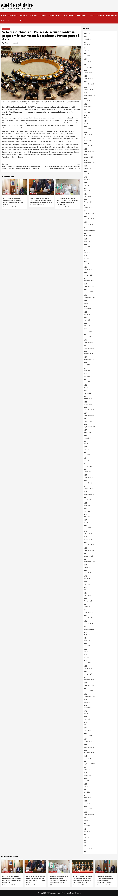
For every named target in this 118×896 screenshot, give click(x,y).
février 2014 (88, 848)
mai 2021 (87, 382)
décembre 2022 (89, 280)
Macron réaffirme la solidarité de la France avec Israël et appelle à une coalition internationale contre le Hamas (21, 166)
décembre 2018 (89, 545)
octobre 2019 (88, 488)
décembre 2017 (89, 612)
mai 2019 (87, 516)
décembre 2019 (89, 477)
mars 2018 (87, 595)
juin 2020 (87, 443)
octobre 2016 (88, 691)
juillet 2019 (87, 505)
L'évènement (6, 29)
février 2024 (88, 202)
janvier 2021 (88, 404)
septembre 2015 (89, 764)
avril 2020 (87, 455)
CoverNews (65, 893)
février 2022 (88, 331)
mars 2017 (87, 663)
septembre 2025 (89, 95)
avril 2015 (87, 792)
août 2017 (87, 634)
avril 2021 (87, 387)
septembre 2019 (89, 494)
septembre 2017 (89, 629)
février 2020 (88, 466)
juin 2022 (87, 314)
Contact (20, 21)
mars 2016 (87, 730)
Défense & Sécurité (55, 15)
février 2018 (88, 601)
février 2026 (88, 67)
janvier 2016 (88, 741)
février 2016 (88, 736)
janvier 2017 (88, 674)
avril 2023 (87, 258)
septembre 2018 (89, 561)
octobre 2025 (88, 89)
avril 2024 (87, 191)
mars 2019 (87, 528)
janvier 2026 (88, 73)
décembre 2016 (89, 679)
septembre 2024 (89, 162)
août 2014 (87, 820)
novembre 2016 (89, 685)
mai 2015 (87, 786)
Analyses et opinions (8, 21)
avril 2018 (87, 590)
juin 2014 (87, 831)
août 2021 (87, 365)
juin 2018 (87, 578)
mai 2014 (87, 837)
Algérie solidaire (17, 5)
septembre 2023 (89, 230)
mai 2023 (87, 252)
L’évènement (12, 15)
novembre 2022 (89, 286)
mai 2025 (87, 117)
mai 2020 (87, 449)
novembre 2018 (89, 550)
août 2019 (87, 500)
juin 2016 (87, 713)
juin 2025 (87, 112)
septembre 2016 (89, 696)
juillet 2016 (87, 708)
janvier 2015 (88, 809)
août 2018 (87, 567)
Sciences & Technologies (105, 15)
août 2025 (87, 101)
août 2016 (87, 702)
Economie (33, 15)
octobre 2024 (88, 157)
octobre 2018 (88, 556)
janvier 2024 (88, 207)
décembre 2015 (89, 747)
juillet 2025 (87, 106)
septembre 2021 (89, 359)
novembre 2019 (89, 483)
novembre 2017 (89, 618)
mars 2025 (87, 129)
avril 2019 (87, 522)
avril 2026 (87, 56)
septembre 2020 (89, 427)
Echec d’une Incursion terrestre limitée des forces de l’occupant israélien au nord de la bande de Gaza (62, 166)
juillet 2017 (87, 640)
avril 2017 (87, 657)
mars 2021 (87, 393)
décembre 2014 (89, 814)
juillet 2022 (87, 309)
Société (91, 15)
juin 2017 (87, 646)
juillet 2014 (87, 826)
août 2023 (87, 235)
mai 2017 (87, 651)
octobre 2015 (88, 758)
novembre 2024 (89, 151)
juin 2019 (87, 511)
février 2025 (88, 134)
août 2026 (87, 33)
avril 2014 (87, 842)
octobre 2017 (88, 623)
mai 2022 (87, 320)
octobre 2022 (88, 292)
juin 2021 (87, 376)
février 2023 (88, 269)
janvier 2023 (88, 275)
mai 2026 (87, 50)
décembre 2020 (89, 410)
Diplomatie (23, 15)
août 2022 (87, 303)
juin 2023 (87, 247)
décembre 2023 (89, 213)
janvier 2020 (88, 472)
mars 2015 (87, 797)
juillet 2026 (87, 39)
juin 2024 (87, 179)
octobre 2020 (88, 421)
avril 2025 (87, 123)
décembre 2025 (89, 78)
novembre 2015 (89, 752)
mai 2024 (87, 185)
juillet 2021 (87, 370)
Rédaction (16, 43)
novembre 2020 (89, 415)
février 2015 (88, 803)
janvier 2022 (88, 337)
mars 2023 (87, 264)
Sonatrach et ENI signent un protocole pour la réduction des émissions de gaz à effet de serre (41, 200)
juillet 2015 (87, 775)
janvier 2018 (88, 606)
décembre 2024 (89, 146)
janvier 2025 (88, 140)
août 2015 (87, 769)
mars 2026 (87, 61)
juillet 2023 (87, 241)
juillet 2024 (87, 174)
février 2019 (88, 533)
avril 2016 (87, 724)
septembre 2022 (89, 297)
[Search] (116, 15)
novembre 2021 (89, 348)
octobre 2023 (88, 224)
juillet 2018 (87, 573)
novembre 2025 (89, 84)
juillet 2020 (87, 438)
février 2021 (88, 398)
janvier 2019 (88, 539)
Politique (43, 15)
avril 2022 (87, 325)
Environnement (69, 15)
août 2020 (87, 432)
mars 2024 (87, 196)
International (81, 15)
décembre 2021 (89, 342)
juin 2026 (87, 44)
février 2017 (88, 668)
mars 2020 (87, 460)
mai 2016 (87, 719)
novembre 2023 (89, 219)
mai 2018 (87, 584)
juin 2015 (87, 781)
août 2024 (87, 168)
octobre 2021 (88, 353)
